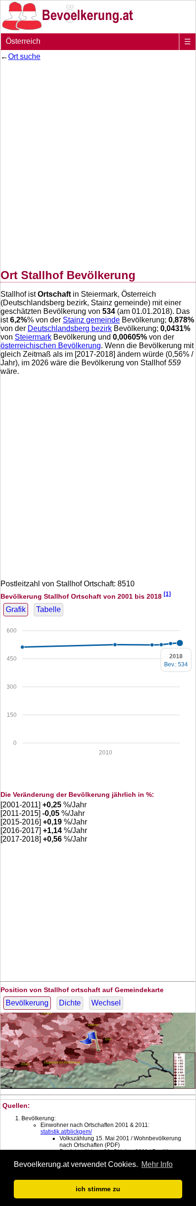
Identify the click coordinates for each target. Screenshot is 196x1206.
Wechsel (106, 1003)
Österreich (23, 41)
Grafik (16, 609)
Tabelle (48, 609)
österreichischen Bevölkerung (50, 346)
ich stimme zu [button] (98, 1189)
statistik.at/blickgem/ (66, 1131)
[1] (167, 594)
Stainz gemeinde (91, 320)
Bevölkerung (27, 1003)
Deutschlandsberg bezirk (70, 328)
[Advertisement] (98, 163)
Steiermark (33, 337)
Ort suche (24, 56)
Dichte (70, 1003)
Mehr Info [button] (157, 1164)
